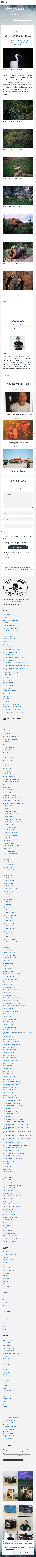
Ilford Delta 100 (8, 963)
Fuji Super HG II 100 (8, 926)
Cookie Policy (10, 1549)
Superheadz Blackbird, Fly (11, 704)
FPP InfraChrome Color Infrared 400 (14, 846)
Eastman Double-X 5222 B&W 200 (13, 803)
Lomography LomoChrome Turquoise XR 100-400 (17, 1138)
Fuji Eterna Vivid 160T (9, 870)
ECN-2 (5, 1324)
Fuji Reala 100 (7, 902)
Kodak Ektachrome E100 (10, 995)
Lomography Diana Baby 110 (11, 652)
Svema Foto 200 (8, 1230)
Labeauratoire (9, 1419)
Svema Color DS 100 (9, 1225)
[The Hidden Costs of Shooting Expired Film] (25, 1478)
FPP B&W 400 (7, 840)
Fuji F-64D (6, 872)
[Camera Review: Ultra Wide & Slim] (10, 1508)
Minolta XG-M (7, 680)
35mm (9, 40)
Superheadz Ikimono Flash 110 (12, 707)
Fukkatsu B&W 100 (9, 952)
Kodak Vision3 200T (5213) (11, 1079)
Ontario (7, 1385)
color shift (7, 1257)
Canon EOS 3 (13, 42)
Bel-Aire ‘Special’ (8, 723)
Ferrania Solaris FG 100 (10, 814)
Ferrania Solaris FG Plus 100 (12, 819)
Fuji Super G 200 (8, 907)
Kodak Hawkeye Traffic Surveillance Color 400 (17, 1033)
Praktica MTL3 (7, 696)
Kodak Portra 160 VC (9, 1050)
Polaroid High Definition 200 (12, 1185)
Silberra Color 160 (9, 1214)
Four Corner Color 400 (10, 835)
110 (4, 1297)
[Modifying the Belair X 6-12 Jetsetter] (25, 1538)
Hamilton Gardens (8, 1351)
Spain (4, 1401)
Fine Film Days (9, 1422)
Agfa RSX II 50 (7, 763)
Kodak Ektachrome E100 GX (11, 998)
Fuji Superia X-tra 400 (10, 942)
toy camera (6, 1286)
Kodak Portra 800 (9, 1055)
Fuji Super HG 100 (8, 920)
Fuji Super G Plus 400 (9, 918)
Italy (4, 1396)
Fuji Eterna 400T (8, 867)
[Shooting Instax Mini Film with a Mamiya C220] (10, 1538)
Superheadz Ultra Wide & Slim (12, 709)
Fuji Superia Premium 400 (10, 939)
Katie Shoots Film (10, 1420)
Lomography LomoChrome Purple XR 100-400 (17, 1135)
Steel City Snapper (10, 1426)
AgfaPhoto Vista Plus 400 (11, 782)
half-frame (6, 1265)
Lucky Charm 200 (8, 1161)
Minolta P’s (6, 677)
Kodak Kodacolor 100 (10, 1039)
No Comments (19, 44)
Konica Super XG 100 (9, 1095)
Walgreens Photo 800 (10, 1238)
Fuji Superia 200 (8, 934)
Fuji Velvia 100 (7, 947)
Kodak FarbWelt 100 (9, 1014)
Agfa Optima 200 (8, 760)
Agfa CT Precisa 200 (9, 747)
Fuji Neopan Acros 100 (10, 888)
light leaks (6, 1268)
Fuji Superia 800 (8, 936)
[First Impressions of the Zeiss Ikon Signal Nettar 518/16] (10, 1523)
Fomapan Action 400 (9, 830)
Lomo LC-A (6, 644)
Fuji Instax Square (9, 880)
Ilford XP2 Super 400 (9, 971)
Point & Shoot (7, 693)
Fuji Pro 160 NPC (8, 891)
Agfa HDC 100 (7, 749)
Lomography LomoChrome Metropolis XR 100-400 (17, 1132)
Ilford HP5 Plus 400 (9, 968)
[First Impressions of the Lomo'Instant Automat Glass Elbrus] (10, 1493)
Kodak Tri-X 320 (8, 1071)
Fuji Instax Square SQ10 (10, 630)
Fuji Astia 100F (7, 856)
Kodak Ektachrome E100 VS (11, 1003)
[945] (25, 1493)
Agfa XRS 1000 (7, 773)
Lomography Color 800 (10, 1114)
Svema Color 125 (8, 1222)
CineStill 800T (7, 792)
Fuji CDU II (6, 862)
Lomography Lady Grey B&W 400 (13, 1119)
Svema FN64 (6, 1227)
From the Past (7, 1345)
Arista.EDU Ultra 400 (9, 784)
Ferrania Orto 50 (8, 808)
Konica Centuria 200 (9, 1090)
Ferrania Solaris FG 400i (10, 816)
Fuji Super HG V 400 (9, 928)
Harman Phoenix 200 (9, 955)
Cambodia (6, 1372)
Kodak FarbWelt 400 (9, 1019)
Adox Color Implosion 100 (11, 736)
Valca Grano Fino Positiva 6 (11, 1235)
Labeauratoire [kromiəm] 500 (12, 1100)
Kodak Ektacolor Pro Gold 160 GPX (14, 1006)
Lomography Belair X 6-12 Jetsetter (14, 649)
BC (5, 1383)
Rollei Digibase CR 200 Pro (11, 1195)
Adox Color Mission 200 (10, 739)
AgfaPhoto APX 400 (9, 776)
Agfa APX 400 (7, 744)
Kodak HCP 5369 (8, 1036)
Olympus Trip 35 (8, 685)
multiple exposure (9, 1270)
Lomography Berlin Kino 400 (12, 1103)
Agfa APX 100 (6, 741)
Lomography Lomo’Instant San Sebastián (16, 665)
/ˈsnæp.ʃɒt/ (8, 1424)
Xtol (4, 1329)
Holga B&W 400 (8, 960)
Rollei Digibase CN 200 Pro (11, 1193)
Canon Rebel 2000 (8, 625)
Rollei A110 (6, 699)
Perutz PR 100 (7, 1174)
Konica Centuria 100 (9, 1087)
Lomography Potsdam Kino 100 (12, 1147)
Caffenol (6, 1318)
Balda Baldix (7, 614)
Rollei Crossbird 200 (10, 1190)
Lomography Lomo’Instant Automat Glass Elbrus (16, 668)
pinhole (5, 1276)
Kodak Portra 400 (8, 1052)
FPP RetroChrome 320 (10, 854)
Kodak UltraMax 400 (9, 1076)
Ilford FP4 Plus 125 (9, 966)
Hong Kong (8, 1391)
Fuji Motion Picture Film (10, 1348)
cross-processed (9, 1260)
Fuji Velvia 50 (22, 42)
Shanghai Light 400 (9, 1211)
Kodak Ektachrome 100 (10, 987)
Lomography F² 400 (9, 1116)
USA (4, 1404)
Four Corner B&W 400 (10, 832)
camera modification (9, 1254)
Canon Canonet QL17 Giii (10, 620)
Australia (6, 1369)
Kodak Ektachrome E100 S (11, 1000)
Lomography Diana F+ (9, 654)
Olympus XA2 (7, 688)
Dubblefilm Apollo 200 (10, 795)
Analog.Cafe (8, 1438)
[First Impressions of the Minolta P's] (25, 1508)
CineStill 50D (7, 787)
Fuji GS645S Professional (11, 628)
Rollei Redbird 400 (9, 1198)
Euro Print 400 (7, 806)
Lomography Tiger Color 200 (12, 1158)
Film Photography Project (12, 1417)
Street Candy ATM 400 (10, 1217)
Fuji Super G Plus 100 (9, 915)
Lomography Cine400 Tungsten (13, 1106)
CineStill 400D (7, 790)
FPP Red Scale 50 (8, 848)
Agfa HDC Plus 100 (8, 757)
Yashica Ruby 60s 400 (10, 1241)
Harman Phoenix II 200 (10, 958)
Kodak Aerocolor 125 (10, 979)
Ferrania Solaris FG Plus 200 (12, 822)
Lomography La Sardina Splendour (14, 662)
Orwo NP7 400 (7, 1166)
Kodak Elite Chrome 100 (10, 1011)
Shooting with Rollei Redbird (18, 443)
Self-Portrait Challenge (11, 1353)
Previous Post (18, 324)
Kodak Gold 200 (8, 1024)
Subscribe (13, 1460)
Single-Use (6, 701)
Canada (26, 40)
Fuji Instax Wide (8, 883)
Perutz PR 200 (7, 1177)
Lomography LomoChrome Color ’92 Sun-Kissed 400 (16, 1128)
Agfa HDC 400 (7, 755)
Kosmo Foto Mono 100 (10, 1098)
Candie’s (5, 617)
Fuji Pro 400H (7, 896)
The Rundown (7, 1356)
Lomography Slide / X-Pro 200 (12, 1155)
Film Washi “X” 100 (8, 824)
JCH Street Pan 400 (9, 976)
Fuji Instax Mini (7, 878)
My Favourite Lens (10, 1429)
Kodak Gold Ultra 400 (10, 1030)
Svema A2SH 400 (8, 1219)
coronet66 (8, 1428)
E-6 (4, 1321)
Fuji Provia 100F (7, 899)
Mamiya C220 (7, 675)
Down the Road (9, 1435)
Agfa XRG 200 (7, 771)
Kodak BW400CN (8, 982)
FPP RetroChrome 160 (9, 851)
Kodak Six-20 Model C (10, 641)
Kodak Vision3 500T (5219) (11, 1084)
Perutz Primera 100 (9, 1179)
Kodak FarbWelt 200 (9, 1016)
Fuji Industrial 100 (8, 875)
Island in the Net (9, 1431)
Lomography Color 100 (10, 1108)
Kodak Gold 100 (8, 1022)
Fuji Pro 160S (7, 894)
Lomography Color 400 (10, 1111)
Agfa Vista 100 (7, 768)
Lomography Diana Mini (10, 660)
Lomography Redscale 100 (11, 1150)
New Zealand (7, 1399)
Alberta (14, 40)
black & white (7, 1252)
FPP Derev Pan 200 (8, 843)
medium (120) (7, 1305)
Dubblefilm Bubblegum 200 (11, 798)
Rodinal (5, 1326)
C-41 (4, 1316)
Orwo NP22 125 (7, 1169)
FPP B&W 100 (7, 838)
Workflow (6, 1359)
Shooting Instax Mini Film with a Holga (18, 414)
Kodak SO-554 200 (9, 1068)
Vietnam (5, 1407)
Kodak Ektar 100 (8, 1008)
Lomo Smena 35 (8, 646)
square (5, 1284)
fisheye (5, 1262)
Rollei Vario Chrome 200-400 (12, 1206)
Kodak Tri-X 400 (8, 1074)
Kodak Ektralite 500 (9, 638)
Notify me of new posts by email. (16, 543)
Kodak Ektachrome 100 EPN (11, 990)
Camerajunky (9, 1433)
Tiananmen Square (18, 471)
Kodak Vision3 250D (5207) (11, 1082)
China (4, 1388)
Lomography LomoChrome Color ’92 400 (16, 1124)
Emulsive (7, 1437)
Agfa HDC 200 (7, 752)
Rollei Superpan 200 (9, 1203)
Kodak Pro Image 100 (9, 1058)
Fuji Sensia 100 (7, 904)
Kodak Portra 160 (8, 1047)
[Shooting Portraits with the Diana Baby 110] (25, 1523)
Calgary (20, 40)
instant (5, 1302)
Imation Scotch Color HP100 (12, 974)
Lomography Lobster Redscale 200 (14, 1122)
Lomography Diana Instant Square (13, 657)
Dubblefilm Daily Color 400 (11, 800)
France (5, 1393)
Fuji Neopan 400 (8, 886)
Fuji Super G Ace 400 (9, 912)
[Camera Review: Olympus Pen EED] (10, 1478)
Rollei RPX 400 (7, 1201)
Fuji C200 (6, 859)
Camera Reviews (8, 1340)
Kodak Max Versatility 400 (11, 1044)
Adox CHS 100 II (7, 733)
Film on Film (6, 1343)
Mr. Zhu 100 (6, 1163)
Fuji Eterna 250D (8, 864)
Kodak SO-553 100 (8, 1066)
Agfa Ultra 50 (7, 765)
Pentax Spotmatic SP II (10, 691)
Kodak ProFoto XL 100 (10, 1060)
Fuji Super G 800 (8, 910)
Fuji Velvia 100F (7, 950)
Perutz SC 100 (7, 1182)
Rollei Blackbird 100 (9, 1187)
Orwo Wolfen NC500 (9, 1171)
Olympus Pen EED (8, 683)
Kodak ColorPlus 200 (10, 984)
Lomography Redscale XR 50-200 (13, 1153)
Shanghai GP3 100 (8, 1209)
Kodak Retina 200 (8, 1063)
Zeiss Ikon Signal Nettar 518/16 (13, 712)
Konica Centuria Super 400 (11, 1092)
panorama (6, 1273)
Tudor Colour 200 (9, 1233)
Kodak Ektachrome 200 (10, 992)
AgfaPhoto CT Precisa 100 (11, 779)
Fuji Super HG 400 (8, 923)
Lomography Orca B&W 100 (11, 1142)
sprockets (6, 1281)
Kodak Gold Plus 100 (9, 1027)
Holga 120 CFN (7, 636)
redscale (6, 1278)
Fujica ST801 (7, 633)
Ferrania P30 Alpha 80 (10, 811)
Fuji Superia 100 (8, 931)
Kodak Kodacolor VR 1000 (11, 1042)
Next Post (17, 328)
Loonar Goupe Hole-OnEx (11, 672)
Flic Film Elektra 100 (9, 827)
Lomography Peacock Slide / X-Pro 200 (15, 1145)
